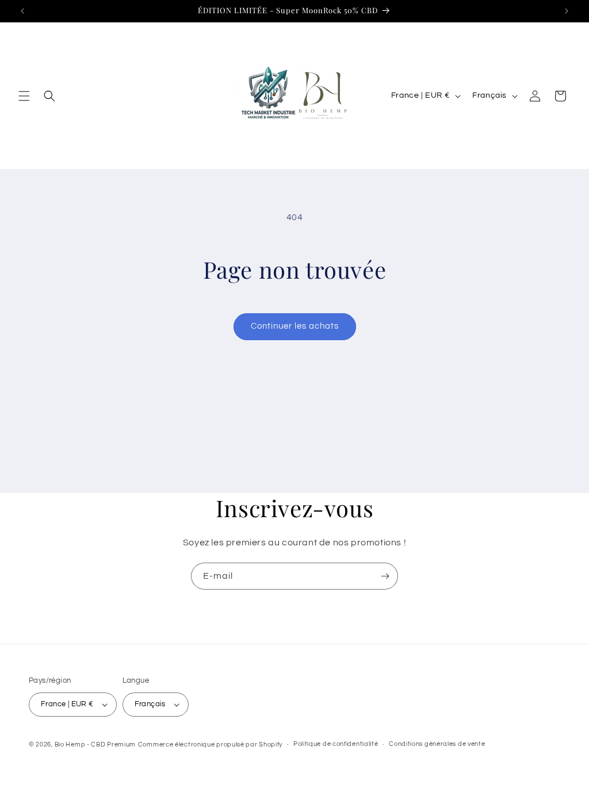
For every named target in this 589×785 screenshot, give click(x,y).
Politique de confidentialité (335, 744)
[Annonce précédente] (22, 11)
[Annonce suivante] (566, 11)
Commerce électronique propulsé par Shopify (210, 744)
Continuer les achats (295, 326)
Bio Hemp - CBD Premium (95, 744)
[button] (24, 96)
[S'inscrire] (384, 576)
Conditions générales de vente (437, 744)
